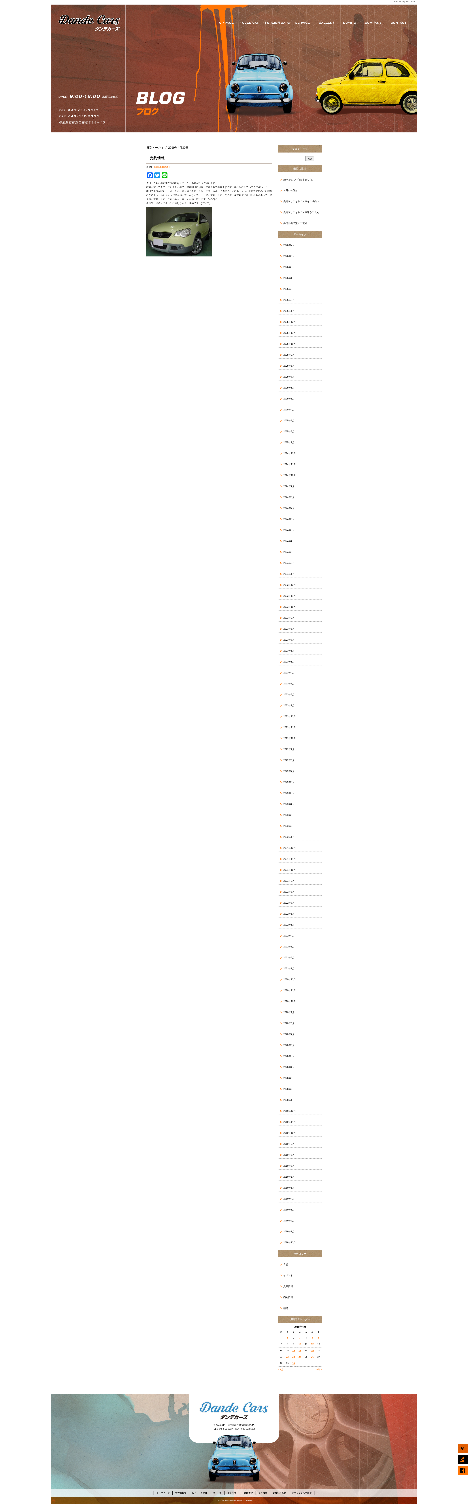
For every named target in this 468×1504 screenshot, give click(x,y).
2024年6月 (289, 519)
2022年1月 (289, 837)
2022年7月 (289, 771)
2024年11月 (289, 464)
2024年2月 (289, 563)
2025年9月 (289, 354)
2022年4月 (289, 804)
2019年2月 (289, 1220)
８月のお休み (290, 190)
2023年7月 (289, 639)
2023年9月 (289, 617)
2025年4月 (289, 409)
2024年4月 (289, 541)
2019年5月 (289, 1187)
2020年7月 (289, 1034)
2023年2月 (289, 694)
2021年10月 (289, 870)
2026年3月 (289, 289)
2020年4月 (289, 1067)
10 (300, 1344)
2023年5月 (289, 661)
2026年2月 (289, 300)
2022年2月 (289, 826)
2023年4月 (289, 672)
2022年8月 (289, 760)
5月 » (319, 1369)
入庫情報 (288, 1286)
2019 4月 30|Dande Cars (404, 2)
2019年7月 (289, 1165)
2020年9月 (289, 1012)
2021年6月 (289, 913)
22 (287, 1357)
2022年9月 (289, 749)
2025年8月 (289, 365)
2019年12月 (289, 1111)
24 (300, 1357)
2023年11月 (289, 596)
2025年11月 (289, 333)
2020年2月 (289, 1089)
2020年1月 (289, 1100)
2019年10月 (289, 1133)
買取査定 (350, 22)
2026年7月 (289, 245)
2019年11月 (289, 1122)
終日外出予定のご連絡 (295, 223)
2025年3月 (289, 420)
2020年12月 (289, 979)
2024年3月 (289, 552)
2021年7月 (289, 902)
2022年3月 (289, 815)
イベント (288, 1275)
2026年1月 (289, 311)
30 (293, 1363)
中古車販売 (251, 22)
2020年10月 (289, 1001)
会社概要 (373, 22)
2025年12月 (289, 322)
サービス (303, 22)
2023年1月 (289, 705)
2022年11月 (289, 727)
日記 (285, 1264)
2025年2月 (289, 431)
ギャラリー (327, 22)
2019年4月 (289, 1198)
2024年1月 (289, 574)
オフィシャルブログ (302, 1493)
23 (293, 1357)
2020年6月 (289, 1045)
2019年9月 (289, 1144)
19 (312, 1350)
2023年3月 (289, 683)
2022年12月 (289, 716)
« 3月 (280, 1369)
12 (312, 1344)
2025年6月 (289, 387)
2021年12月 (289, 848)
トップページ (225, 22)
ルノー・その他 (278, 22)
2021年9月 (289, 880)
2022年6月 (289, 782)
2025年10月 (289, 343)
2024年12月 (289, 453)
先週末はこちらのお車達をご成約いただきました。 (302, 212)
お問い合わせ (399, 22)
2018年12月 (289, 1242)
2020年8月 (289, 1023)
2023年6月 (289, 650)
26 (312, 1357)
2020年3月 (289, 1078)
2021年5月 (289, 924)
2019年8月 (289, 1154)
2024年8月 (289, 497)
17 (300, 1350)
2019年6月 (289, 1176)
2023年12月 (289, 585)
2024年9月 (289, 486)
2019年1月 (289, 1231)
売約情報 (157, 158)
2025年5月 (289, 398)
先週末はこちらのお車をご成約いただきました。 (302, 201)
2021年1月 (289, 968)
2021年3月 (289, 946)
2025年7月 (289, 376)
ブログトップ (299, 148)
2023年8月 (289, 628)
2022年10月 (289, 738)
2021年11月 (289, 859)
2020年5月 (289, 1056)
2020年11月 (289, 990)
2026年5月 (289, 267)
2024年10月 (289, 475)
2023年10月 (289, 607)
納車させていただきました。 (298, 179)
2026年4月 (289, 278)
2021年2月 (289, 957)
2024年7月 (289, 508)
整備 (285, 1308)
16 (293, 1350)
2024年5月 (289, 530)
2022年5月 (289, 793)
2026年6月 (289, 256)
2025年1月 (289, 442)
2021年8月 (289, 891)
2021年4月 (289, 935)
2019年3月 (289, 1209)
